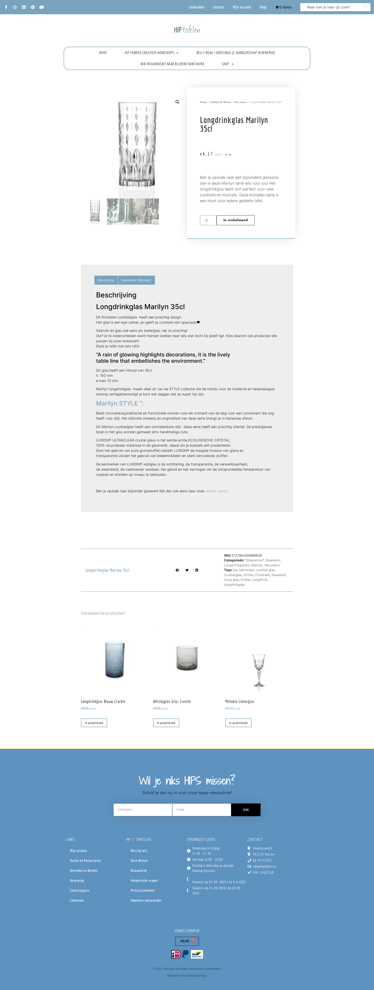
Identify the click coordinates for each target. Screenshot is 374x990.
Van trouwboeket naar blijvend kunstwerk (172, 64)
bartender (246, 570)
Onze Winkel (139, 860)
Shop (225, 64)
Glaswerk (273, 560)
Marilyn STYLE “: (120, 403)
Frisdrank (262, 575)
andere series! (216, 491)
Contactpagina (80, 890)
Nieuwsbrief (139, 870)
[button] (177, 102)
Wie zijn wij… (139, 851)
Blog (263, 7)
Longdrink (259, 580)
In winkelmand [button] (94, 723)
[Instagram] (15, 7)
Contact (218, 7)
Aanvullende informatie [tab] (136, 280)
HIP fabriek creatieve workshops (149, 52)
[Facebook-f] (6, 7)
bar (235, 570)
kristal (245, 580)
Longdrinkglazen (237, 565)
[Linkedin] (24, 7)
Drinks (249, 575)
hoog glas (231, 580)
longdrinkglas (234, 585)
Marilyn (257, 565)
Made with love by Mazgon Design (187, 975)
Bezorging (77, 880)
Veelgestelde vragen (144, 880)
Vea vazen (240, 102)
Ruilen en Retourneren (85, 860)
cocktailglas (233, 575)
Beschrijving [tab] (106, 280)
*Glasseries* (254, 560)
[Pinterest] (33, 7)
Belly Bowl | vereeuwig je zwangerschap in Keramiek (236, 52)
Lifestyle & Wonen (220, 102)
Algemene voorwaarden (146, 900)
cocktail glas (265, 570)
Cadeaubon (197, 7)
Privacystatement (143, 890)
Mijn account (242, 7)
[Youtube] (41, 7)
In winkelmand (235, 220)
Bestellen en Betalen (84, 870)
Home (103, 52)
